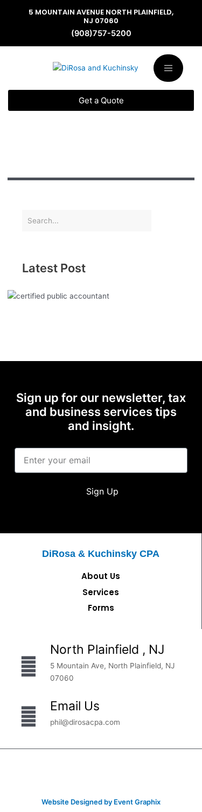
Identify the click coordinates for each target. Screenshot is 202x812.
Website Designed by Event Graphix (101, 801)
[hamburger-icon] (168, 68)
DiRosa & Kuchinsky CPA (100, 553)
